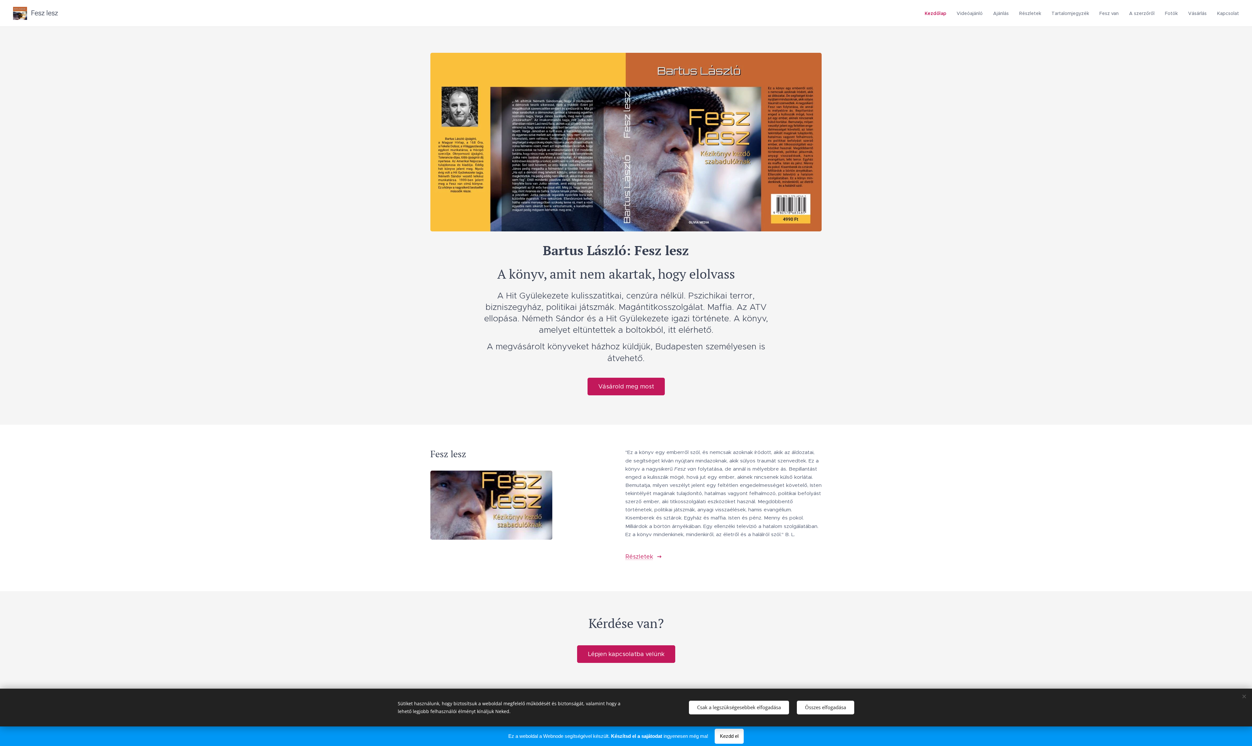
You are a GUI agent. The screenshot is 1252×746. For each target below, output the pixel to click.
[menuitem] (937, 13)
